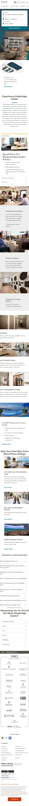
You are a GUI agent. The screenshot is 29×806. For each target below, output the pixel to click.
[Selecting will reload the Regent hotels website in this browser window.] (23, 663)
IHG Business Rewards (20, 748)
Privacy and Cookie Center (21, 752)
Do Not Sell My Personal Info (6, 755)
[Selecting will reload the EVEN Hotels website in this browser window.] (9, 698)
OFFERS (22, 6)
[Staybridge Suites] (4, 2)
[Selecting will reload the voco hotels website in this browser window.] (23, 680)
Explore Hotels (18, 754)
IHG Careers (18, 746)
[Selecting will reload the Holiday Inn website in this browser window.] (9, 704)
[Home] (3, 652)
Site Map (17, 757)
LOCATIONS (5, 6)
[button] (27, 2)
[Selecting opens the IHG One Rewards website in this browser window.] (14, 726)
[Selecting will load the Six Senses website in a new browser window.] (9, 663)
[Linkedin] (10, 738)
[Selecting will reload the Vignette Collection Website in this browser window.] (23, 669)
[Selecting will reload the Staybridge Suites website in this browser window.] (9, 716)
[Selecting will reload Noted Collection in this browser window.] (9, 680)
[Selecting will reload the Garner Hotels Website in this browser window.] (23, 704)
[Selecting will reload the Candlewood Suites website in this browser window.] (14, 722)
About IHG (3, 746)
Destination (5, 12)
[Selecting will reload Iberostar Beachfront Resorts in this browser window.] (9, 692)
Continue (14, 799)
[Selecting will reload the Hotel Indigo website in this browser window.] (23, 675)
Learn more (5, 777)
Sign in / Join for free (20, 2)
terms (3, 791)
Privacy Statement (6, 794)
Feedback (3, 759)
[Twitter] (6, 738)
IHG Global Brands (19, 750)
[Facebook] (3, 738)
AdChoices (3, 757)
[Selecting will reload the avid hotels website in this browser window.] (9, 710)
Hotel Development (5, 752)
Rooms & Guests (6, 21)
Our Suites (14, 6)
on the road (12, 118)
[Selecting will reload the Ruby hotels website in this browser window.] (9, 686)
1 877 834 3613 (18, 765)
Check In (5, 17)
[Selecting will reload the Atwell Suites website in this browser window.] (23, 710)
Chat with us (4, 748)
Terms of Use (4, 750)
